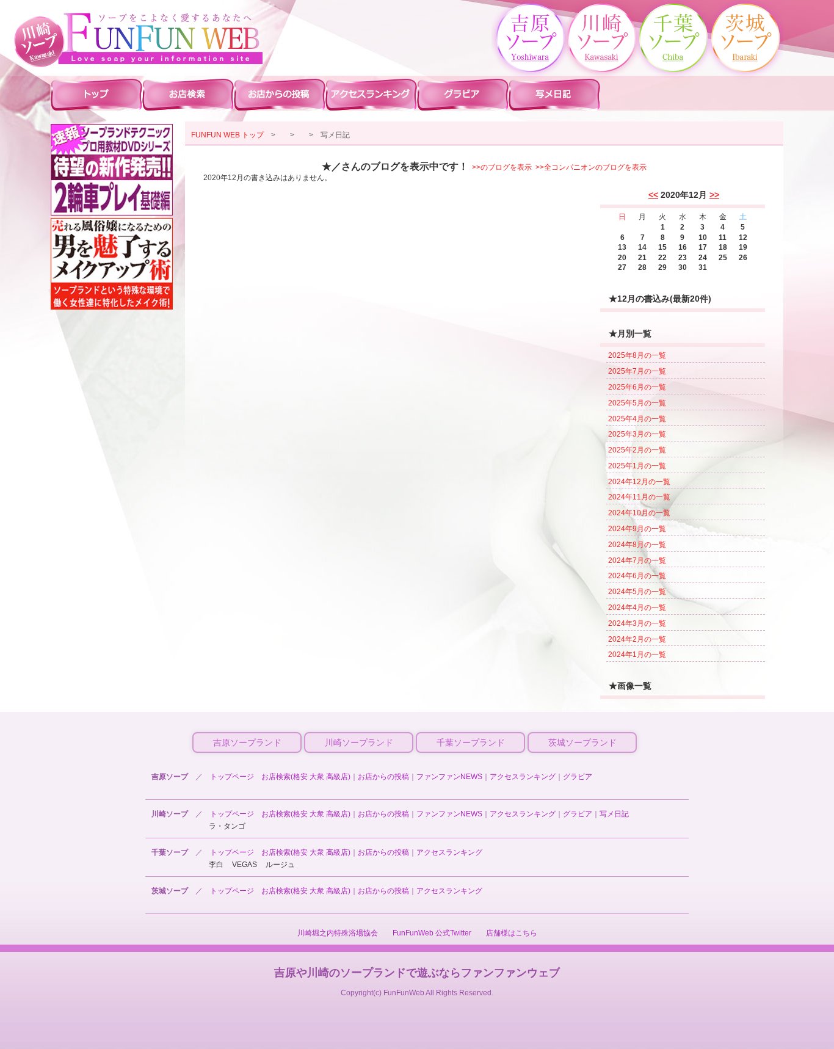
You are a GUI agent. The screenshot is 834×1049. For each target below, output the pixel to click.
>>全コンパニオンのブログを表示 (591, 167)
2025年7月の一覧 (637, 371)
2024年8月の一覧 (637, 544)
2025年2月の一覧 (637, 450)
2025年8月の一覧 (637, 355)
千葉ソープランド (471, 742)
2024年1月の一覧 (637, 654)
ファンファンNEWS (449, 776)
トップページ (232, 776)
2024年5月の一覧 (637, 591)
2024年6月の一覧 (637, 576)
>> (714, 195)
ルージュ (280, 864)
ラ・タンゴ (227, 826)
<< (653, 195)
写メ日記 (614, 814)
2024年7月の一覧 (637, 560)
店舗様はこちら (511, 933)
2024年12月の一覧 (639, 481)
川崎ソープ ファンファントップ (96, 94)
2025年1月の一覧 (637, 466)
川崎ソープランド (359, 742)
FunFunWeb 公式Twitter (432, 933)
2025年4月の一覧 (637, 419)
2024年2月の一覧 (637, 639)
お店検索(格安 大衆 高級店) (305, 776)
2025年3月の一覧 (637, 434)
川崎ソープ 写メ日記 (554, 94)
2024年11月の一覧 (639, 497)
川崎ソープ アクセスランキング (371, 94)
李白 (216, 864)
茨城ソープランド (582, 742)
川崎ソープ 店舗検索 (188, 94)
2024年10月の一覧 (639, 513)
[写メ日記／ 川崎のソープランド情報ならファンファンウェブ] (160, 38)
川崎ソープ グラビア (463, 94)
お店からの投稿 (383, 776)
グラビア (577, 776)
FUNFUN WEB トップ (227, 135)
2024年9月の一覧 (637, 528)
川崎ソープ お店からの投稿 (279, 94)
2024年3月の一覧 (637, 623)
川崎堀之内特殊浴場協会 (337, 933)
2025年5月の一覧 (637, 403)
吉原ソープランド (247, 742)
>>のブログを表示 (502, 167)
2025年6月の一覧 (637, 387)
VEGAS (244, 864)
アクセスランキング (523, 776)
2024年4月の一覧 (637, 607)
